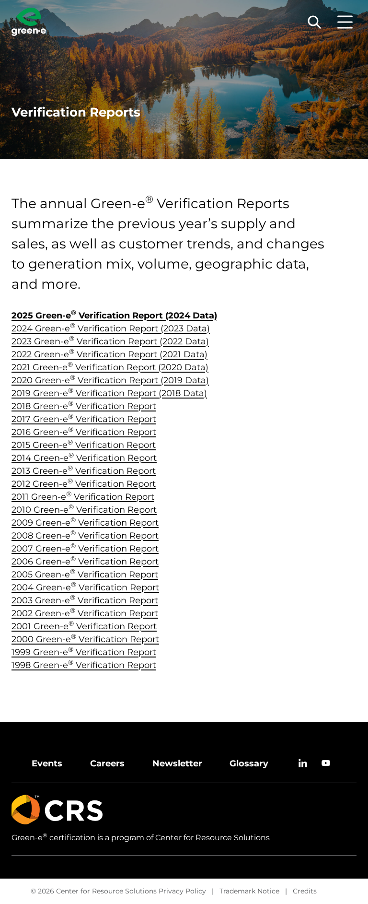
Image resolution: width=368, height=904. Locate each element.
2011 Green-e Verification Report (83, 497)
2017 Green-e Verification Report (84, 419)
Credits (305, 891)
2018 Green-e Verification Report (84, 406)
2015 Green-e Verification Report (84, 445)
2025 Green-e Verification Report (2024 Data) (114, 315)
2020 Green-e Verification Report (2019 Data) (110, 380)
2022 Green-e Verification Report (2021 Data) (109, 354)
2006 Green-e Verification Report (85, 561)
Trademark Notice (249, 891)
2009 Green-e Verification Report (85, 522)
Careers (107, 763)
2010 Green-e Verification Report (84, 510)
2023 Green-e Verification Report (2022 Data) (110, 341)
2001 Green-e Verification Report (84, 626)
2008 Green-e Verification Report (85, 535)
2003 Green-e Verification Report (85, 600)
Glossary (249, 763)
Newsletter (177, 763)
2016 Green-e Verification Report (84, 432)
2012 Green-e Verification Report (84, 484)
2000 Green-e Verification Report (85, 639)
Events (47, 763)
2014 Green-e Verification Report (84, 458)
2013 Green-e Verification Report (84, 471)
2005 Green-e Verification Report (85, 574)
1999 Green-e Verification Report (84, 652)
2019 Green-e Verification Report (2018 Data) (109, 393)
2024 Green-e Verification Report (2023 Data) (111, 328)
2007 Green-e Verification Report (85, 548)
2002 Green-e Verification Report (85, 613)
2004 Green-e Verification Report (85, 587)
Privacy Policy (182, 891)
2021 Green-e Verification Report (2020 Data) (110, 367)
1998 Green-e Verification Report (84, 665)
